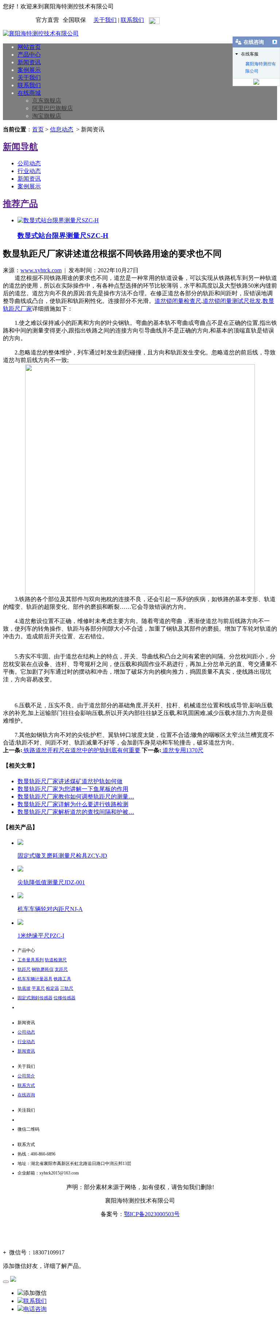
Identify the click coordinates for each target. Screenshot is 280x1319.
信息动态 (61, 129)
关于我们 (105, 20)
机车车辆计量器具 (35, 978)
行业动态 (29, 171)
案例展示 (29, 70)
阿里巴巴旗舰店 (52, 108)
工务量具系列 (31, 959)
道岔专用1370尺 (182, 750)
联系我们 (132, 20)
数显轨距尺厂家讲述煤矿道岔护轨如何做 (70, 781)
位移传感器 (64, 997)
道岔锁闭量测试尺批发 (232, 301)
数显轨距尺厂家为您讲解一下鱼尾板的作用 (73, 789)
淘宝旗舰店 (46, 116)
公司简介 (26, 1075)
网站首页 (29, 47)
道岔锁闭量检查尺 (178, 301)
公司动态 (29, 163)
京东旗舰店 (46, 100)
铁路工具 (62, 978)
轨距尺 (24, 969)
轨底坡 (24, 988)
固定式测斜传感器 (35, 997)
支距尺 (61, 969)
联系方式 (26, 1085)
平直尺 (38, 988)
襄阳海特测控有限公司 (260, 64)
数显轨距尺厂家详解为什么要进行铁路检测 (73, 804)
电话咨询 (35, 1309)
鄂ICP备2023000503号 (152, 1214)
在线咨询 (26, 1094)
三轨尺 (66, 988)
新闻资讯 (29, 62)
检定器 (52, 988)
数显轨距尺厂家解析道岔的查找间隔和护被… (76, 812)
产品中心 (29, 54)
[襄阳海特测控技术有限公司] (41, 33)
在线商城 (29, 93)
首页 (38, 129)
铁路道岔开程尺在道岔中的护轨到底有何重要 (81, 750)
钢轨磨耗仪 (43, 969)
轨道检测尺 (56, 959)
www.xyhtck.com (41, 270)
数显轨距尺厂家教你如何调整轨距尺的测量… (76, 796)
